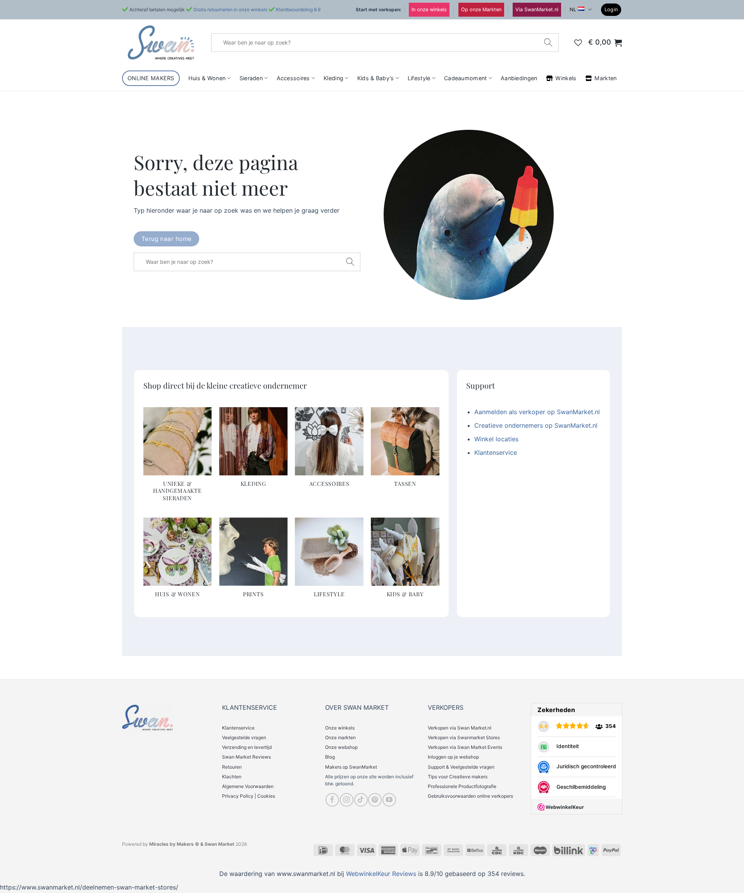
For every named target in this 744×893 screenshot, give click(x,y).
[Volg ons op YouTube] (389, 800)
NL (573, 9)
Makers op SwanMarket (351, 767)
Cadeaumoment (465, 78)
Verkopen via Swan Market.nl (459, 728)
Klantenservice (495, 452)
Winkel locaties (496, 439)
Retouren (232, 767)
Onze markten (340, 737)
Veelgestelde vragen (244, 737)
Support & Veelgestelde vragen (461, 767)
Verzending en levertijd (247, 747)
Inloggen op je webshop (453, 757)
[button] (611, 9)
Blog (330, 757)
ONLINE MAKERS (150, 78)
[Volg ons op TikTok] (361, 800)
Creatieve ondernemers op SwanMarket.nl (536, 425)
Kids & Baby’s (375, 78)
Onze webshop (341, 747)
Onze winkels (340, 728)
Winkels (565, 78)
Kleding (333, 78)
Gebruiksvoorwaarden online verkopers (470, 796)
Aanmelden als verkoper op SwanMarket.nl (537, 412)
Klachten (231, 776)
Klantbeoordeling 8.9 (298, 9)
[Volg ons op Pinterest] (375, 800)
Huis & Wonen (207, 78)
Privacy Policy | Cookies (248, 796)
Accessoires (293, 78)
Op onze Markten (481, 9)
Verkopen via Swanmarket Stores (464, 737)
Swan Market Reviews (246, 757)
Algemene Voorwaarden (248, 786)
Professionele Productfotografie (462, 786)
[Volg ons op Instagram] (346, 800)
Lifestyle (419, 78)
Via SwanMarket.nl (536, 9)
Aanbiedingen (519, 78)
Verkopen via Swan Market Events (465, 747)
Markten (605, 78)
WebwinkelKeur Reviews (381, 874)
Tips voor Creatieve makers (457, 776)
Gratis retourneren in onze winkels (230, 9)
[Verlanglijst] (578, 42)
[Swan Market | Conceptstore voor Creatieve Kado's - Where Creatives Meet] (161, 42)
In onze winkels (429, 9)
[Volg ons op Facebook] (332, 800)
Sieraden (251, 78)
